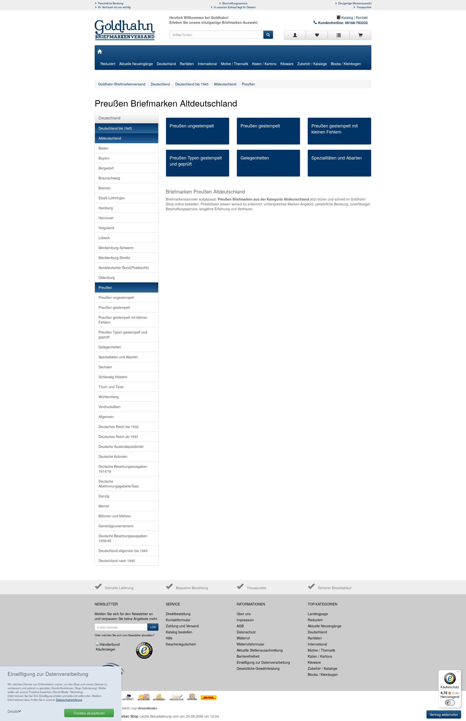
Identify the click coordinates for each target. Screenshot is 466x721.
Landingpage (318, 613)
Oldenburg (107, 277)
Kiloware (286, 63)
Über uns (244, 613)
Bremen (105, 187)
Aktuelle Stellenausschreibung (260, 650)
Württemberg (109, 396)
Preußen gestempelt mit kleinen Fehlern (123, 320)
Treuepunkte (364, 7)
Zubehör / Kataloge (312, 63)
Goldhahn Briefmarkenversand (121, 84)
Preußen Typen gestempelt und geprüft (123, 334)
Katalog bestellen (179, 631)
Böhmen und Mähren (115, 515)
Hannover (106, 217)
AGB (240, 625)
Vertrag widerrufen (444, 714)
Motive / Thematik (234, 63)
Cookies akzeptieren (89, 713)
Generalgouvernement (116, 525)
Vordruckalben (110, 406)
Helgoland (106, 227)
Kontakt (362, 17)
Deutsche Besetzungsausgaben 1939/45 (123, 538)
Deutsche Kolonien (113, 456)
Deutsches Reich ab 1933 (118, 436)
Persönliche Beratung (110, 3)
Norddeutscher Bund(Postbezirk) (124, 267)
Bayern (104, 158)
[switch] (450, 702)
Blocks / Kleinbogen (346, 63)
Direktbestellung (178, 613)
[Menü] (458, 673)
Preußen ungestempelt (116, 297)
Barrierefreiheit (248, 656)
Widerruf (243, 638)
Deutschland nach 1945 (117, 560)
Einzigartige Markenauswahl (354, 3)
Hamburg (106, 207)
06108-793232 (356, 22)
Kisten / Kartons (264, 63)
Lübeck (104, 237)
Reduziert (107, 63)
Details (13, 711)
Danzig (104, 496)
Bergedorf (106, 168)
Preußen (248, 84)
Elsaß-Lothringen (112, 197)
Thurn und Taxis (111, 386)
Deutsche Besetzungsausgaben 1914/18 (123, 469)
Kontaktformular (178, 619)
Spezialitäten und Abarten (118, 356)
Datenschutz (246, 631)
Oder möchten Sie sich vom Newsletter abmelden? (124, 635)
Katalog (347, 17)
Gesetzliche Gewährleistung (258, 668)
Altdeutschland (225, 84)
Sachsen (105, 366)
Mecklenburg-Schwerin (116, 247)
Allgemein (106, 416)
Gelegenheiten (110, 346)
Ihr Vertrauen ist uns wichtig (114, 7)
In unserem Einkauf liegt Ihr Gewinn (235, 7)
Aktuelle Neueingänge (136, 63)
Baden (103, 148)
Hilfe (169, 638)
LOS (153, 627)
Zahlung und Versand (182, 625)
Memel (104, 505)
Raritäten (187, 63)
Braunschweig (109, 178)
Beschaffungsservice (234, 3)
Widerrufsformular (250, 644)
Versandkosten (147, 708)
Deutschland (166, 63)
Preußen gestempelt (114, 307)
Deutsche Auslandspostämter (121, 446)
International (207, 63)
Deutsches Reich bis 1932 (119, 426)
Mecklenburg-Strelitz (114, 257)
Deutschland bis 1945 (191, 84)
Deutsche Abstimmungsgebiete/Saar (119, 483)
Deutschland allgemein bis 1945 (123, 550)
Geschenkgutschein (181, 644)
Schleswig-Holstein (113, 376)
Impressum (245, 619)
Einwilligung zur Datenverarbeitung (263, 662)
